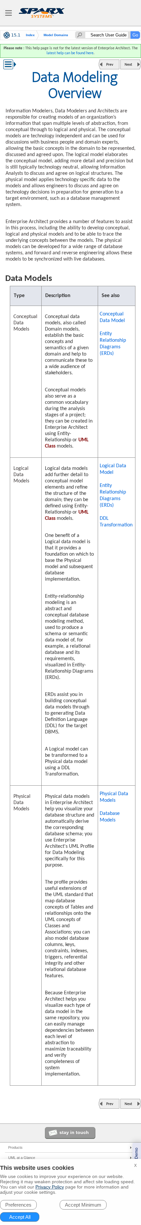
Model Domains (56, 35)
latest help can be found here (70, 53)
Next (128, 65)
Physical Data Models (114, 797)
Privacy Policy (49, 1187)
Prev (109, 65)
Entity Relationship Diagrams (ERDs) (113, 343)
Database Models (110, 817)
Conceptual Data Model (112, 317)
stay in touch (74, 1132)
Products (15, 1147)
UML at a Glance (21, 1158)
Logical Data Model (113, 469)
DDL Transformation (116, 522)
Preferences (18, 1205)
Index (30, 35)
